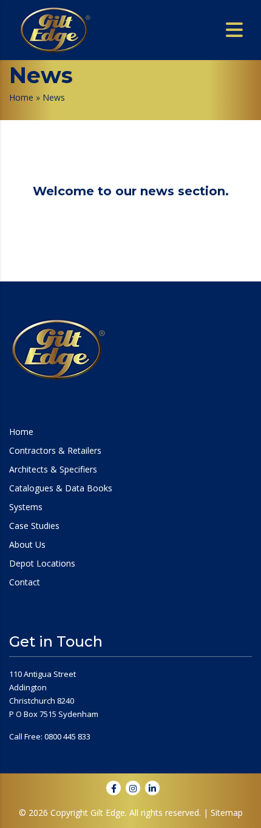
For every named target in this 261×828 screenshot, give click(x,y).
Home (21, 97)
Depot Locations (42, 563)
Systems (25, 507)
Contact (24, 582)
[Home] (54, 29)
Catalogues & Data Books (60, 488)
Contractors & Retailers (55, 451)
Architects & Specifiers (53, 469)
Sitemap (227, 812)
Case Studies (34, 526)
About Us (27, 545)
